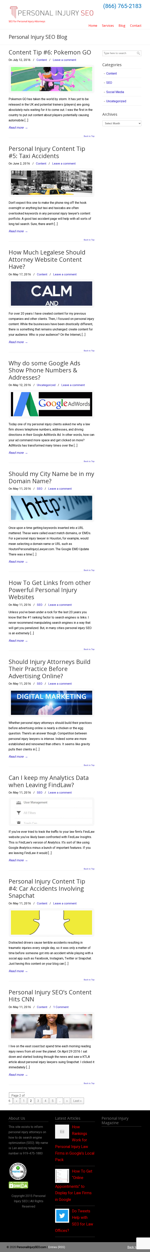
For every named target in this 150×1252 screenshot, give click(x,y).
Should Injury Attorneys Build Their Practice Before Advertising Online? (49, 669)
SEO (39, 488)
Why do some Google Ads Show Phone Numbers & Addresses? (44, 370)
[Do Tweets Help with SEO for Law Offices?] (62, 1220)
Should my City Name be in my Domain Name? (51, 477)
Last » (77, 1101)
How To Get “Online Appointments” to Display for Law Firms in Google (73, 1185)
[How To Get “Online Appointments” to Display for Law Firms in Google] (62, 1181)
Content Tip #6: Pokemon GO (50, 52)
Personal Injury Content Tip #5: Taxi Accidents (47, 152)
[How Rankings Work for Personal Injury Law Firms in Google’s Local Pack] (62, 1136)
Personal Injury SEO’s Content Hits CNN (50, 995)
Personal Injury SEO (52, 10)
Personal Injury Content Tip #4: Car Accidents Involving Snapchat (47, 888)
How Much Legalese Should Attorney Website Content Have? (47, 259)
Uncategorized (46, 385)
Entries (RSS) (56, 1247)
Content (42, 60)
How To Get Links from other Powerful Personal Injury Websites (50, 590)
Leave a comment (64, 60)
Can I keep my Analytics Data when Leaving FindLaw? (49, 781)
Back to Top (89, 136)
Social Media (115, 92)
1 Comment (61, 1007)
